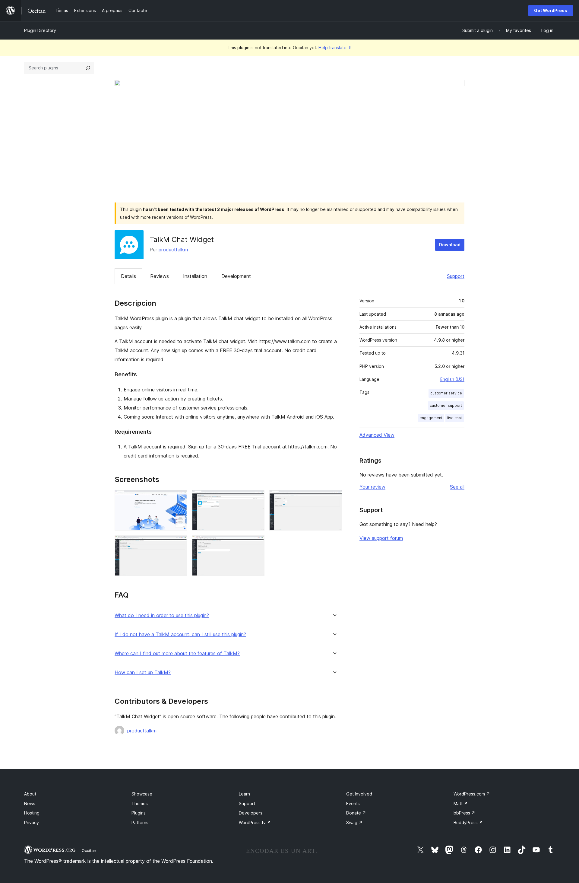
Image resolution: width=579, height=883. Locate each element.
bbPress (464, 812)
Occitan (89, 850)
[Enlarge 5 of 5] (256, 543)
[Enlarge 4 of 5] (179, 543)
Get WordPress (550, 10)
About (30, 793)
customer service (446, 393)
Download (449, 244)
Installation (195, 276)
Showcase (141, 793)
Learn (244, 793)
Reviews (159, 276)
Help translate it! (334, 47)
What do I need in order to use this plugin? (162, 615)
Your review (372, 487)
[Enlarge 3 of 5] (334, 498)
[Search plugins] (88, 68)
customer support (446, 405)
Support (455, 276)
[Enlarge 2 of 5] (256, 498)
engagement (430, 418)
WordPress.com (472, 793)
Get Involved (359, 793)
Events (353, 803)
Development (236, 276)
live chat (454, 418)
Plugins (138, 812)
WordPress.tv (255, 822)
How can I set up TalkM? (143, 672)
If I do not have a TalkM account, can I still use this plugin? (180, 634)
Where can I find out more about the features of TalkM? (177, 653)
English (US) (452, 379)
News (29, 803)
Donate (356, 812)
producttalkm (173, 250)
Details (128, 276)
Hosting (32, 812)
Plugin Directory (40, 30)
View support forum (381, 538)
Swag (354, 822)
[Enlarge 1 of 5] (179, 498)
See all (457, 487)
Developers (250, 812)
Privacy (31, 822)
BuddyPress (468, 822)
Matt (461, 803)
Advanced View (376, 435)
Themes (139, 803)
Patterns (139, 822)
